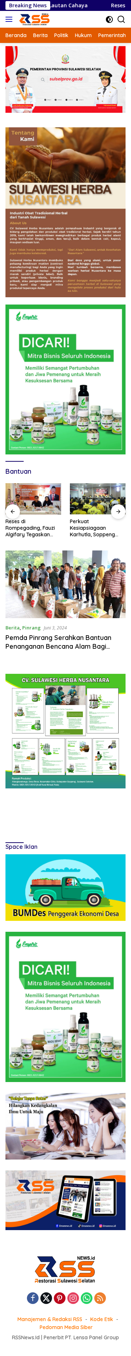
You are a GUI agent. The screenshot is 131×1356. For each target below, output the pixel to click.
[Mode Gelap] (109, 19)
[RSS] (100, 1298)
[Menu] (10, 19)
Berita (12, 627)
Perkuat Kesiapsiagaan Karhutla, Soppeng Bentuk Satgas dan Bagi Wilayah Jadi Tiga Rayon (93, 528)
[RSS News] (33, 19)
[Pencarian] (121, 19)
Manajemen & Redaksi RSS (49, 1319)
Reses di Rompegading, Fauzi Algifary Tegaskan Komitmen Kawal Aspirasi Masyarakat (30, 528)
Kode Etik (101, 1319)
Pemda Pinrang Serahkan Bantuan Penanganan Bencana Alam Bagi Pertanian (58, 646)
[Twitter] (46, 1298)
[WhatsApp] (86, 1298)
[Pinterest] (60, 1298)
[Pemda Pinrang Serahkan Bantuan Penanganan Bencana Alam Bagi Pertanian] (65, 584)
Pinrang (31, 627)
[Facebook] (33, 1298)
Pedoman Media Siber (66, 1327)
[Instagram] (73, 1298)
